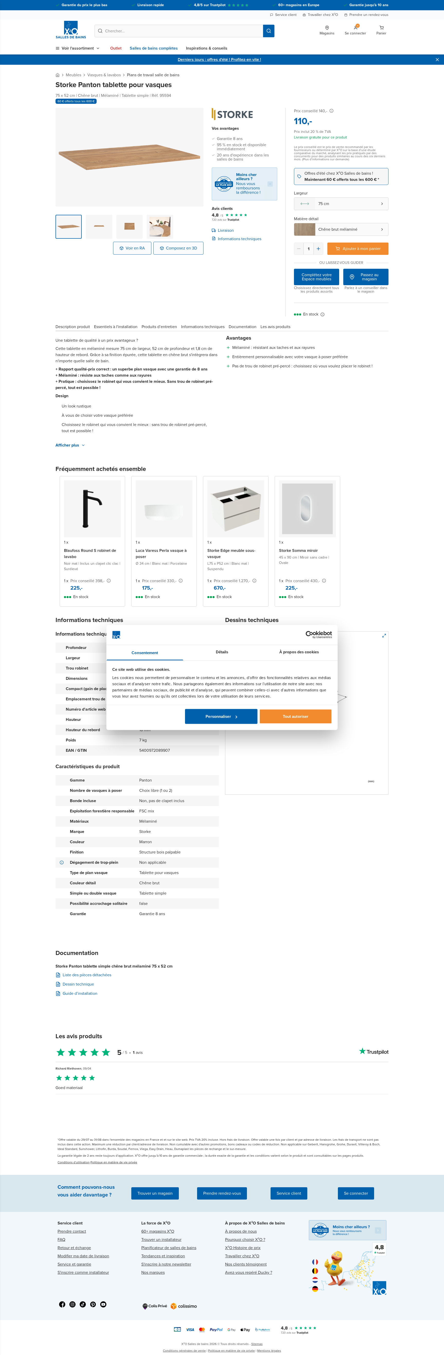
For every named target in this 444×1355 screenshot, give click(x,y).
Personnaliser (218, 716)
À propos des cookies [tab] (299, 651)
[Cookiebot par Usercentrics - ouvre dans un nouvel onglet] (309, 635)
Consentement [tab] (145, 652)
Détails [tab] (222, 651)
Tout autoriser (295, 716)
